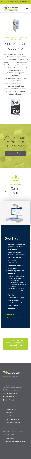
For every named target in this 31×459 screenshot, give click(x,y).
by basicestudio (10, 445)
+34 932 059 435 (11, 393)
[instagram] (13, 400)
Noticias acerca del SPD (13, 419)
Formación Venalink (12, 416)
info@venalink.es (8, 397)
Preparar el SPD (10, 412)
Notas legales (10, 438)
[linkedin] (6, 400)
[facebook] (3, 400)
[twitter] (10, 400)
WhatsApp (26, 2)
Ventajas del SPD (11, 409)
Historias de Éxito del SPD (13, 423)
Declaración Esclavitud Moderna (15, 441)
